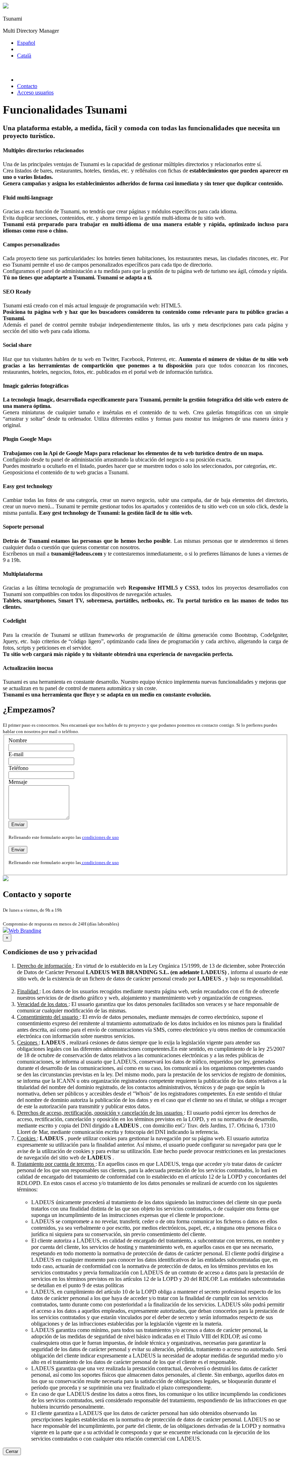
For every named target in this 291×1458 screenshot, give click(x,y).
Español (26, 43)
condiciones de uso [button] (100, 837)
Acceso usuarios (35, 92)
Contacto (27, 86)
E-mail (16, 754)
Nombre (18, 740)
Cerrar (12, 1451)
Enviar (17, 824)
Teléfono (18, 768)
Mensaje (18, 782)
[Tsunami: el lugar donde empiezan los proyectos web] (6, 7)
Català (24, 56)
